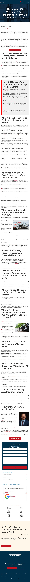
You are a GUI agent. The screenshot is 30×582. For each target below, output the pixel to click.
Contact (2, 574)
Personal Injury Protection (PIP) (17, 61)
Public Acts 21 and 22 (12, 102)
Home (2, 23)
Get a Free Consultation (6, 546)
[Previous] (4, 493)
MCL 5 (18, 359)
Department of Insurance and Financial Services (14, 244)
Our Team (6, 573)
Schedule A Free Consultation (15, 50)
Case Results (18, 573)
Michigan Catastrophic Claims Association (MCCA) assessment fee (14, 134)
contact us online (11, 434)
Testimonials (24, 573)
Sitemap (16, 576)
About (2, 573)
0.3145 (21, 359)
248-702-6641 (5, 434)
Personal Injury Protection (7, 90)
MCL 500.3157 (16, 180)
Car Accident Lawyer (7, 474)
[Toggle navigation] (28, 2)
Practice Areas (12, 573)
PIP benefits (12, 361)
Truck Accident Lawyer (7, 477)
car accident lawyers (4, 45)
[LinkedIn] (11, 578)
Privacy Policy (12, 576)
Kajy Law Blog (6, 23)
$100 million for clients (17, 427)
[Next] (26, 493)
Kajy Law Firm (3, 420)
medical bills (13, 376)
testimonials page (7, 431)
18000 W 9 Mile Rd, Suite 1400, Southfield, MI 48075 (15, 564)
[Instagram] (18, 578)
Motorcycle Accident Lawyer (9, 479)
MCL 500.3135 (15, 263)
